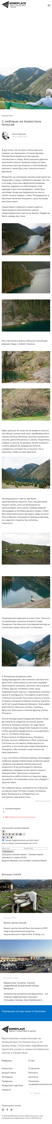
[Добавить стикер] (3, 837)
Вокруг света (9, 1073)
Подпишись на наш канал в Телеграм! (24, 1011)
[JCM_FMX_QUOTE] (20, 834)
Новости (6, 1090)
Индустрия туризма (12, 1085)
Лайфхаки (7, 1081)
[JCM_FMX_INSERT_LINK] (24, 834)
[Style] (11, 837)
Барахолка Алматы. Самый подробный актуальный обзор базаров (21, 986)
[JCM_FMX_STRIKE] (13, 834)
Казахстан (7, 115)
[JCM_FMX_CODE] (17, 834)
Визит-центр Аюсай (15, 922)
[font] (3, 831)
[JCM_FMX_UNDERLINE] (9, 834)
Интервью (7, 1077)
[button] (49, 5)
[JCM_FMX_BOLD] (3, 834)
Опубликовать (8, 851)
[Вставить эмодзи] (7, 837)
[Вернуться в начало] (14, 5)
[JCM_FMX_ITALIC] (6, 834)
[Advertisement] (26, 38)
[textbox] (26, 822)
